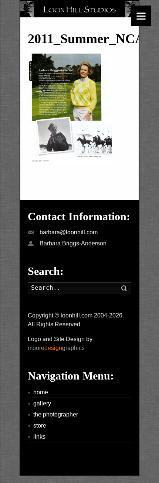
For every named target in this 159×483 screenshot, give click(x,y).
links (39, 436)
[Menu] (141, 16)
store (39, 425)
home (40, 392)
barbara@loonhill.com (69, 232)
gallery (42, 403)
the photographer (55, 414)
